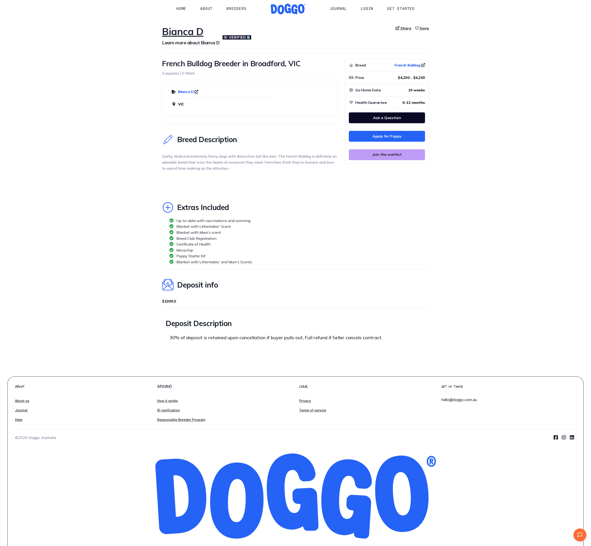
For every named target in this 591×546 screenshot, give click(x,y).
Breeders (236, 8)
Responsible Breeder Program (181, 420)
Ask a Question (387, 117)
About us (22, 401)
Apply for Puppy (387, 136)
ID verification (168, 410)
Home (181, 8)
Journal (338, 8)
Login (367, 8)
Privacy (305, 401)
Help (18, 420)
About (206, 8)
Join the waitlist (387, 154)
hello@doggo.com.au (459, 399)
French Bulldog (407, 65)
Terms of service (312, 410)
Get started (401, 8)
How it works (167, 401)
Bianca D (186, 91)
